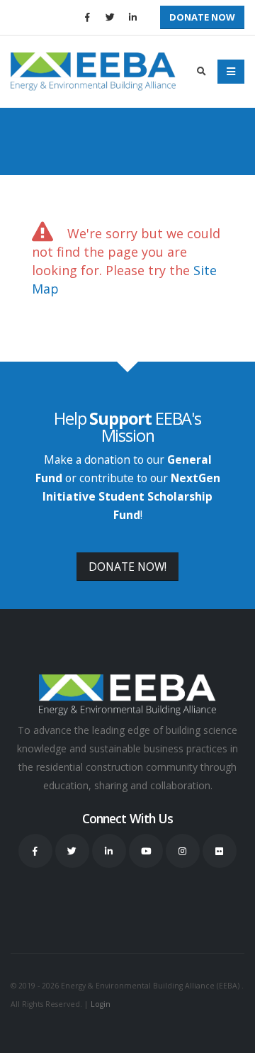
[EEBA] (93, 71)
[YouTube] (146, 851)
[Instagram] (183, 851)
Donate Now (202, 17)
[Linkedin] (132, 17)
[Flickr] (220, 851)
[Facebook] (87, 17)
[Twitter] (110, 17)
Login (100, 1004)
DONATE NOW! (127, 566)
